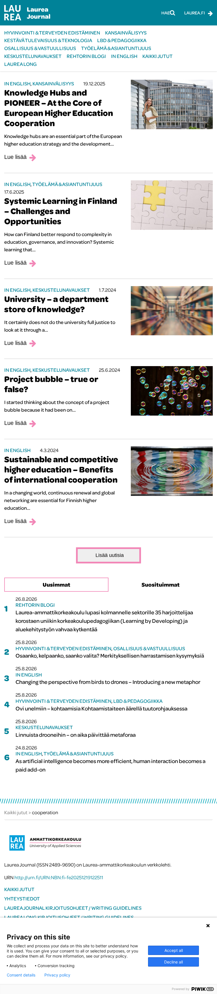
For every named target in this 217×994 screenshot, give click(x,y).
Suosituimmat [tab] (161, 584)
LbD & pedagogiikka (121, 40)
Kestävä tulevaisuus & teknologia (48, 40)
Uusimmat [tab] (56, 584)
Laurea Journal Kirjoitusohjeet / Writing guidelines (73, 907)
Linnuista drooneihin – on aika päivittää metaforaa (76, 734)
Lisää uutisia (110, 555)
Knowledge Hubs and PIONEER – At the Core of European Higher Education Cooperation (58, 108)
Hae (165, 13)
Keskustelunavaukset (33, 56)
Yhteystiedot (22, 898)
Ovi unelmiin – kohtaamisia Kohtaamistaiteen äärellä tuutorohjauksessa (101, 708)
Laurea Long (20, 64)
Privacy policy (57, 975)
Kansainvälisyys (126, 32)
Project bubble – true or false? (51, 384)
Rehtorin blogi (86, 56)
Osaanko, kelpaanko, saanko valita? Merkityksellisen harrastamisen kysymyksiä (110, 655)
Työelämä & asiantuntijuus (116, 48)
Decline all (173, 962)
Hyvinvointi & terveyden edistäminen (52, 32)
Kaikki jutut (157, 56)
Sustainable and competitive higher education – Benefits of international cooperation (61, 469)
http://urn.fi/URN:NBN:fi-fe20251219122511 (58, 877)
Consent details (21, 975)
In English (124, 56)
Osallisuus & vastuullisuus (40, 48)
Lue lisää (15, 157)
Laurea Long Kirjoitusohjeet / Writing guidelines (69, 917)
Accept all (173, 950)
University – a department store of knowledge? (56, 304)
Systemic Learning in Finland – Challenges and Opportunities (60, 211)
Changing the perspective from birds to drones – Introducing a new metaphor (108, 682)
